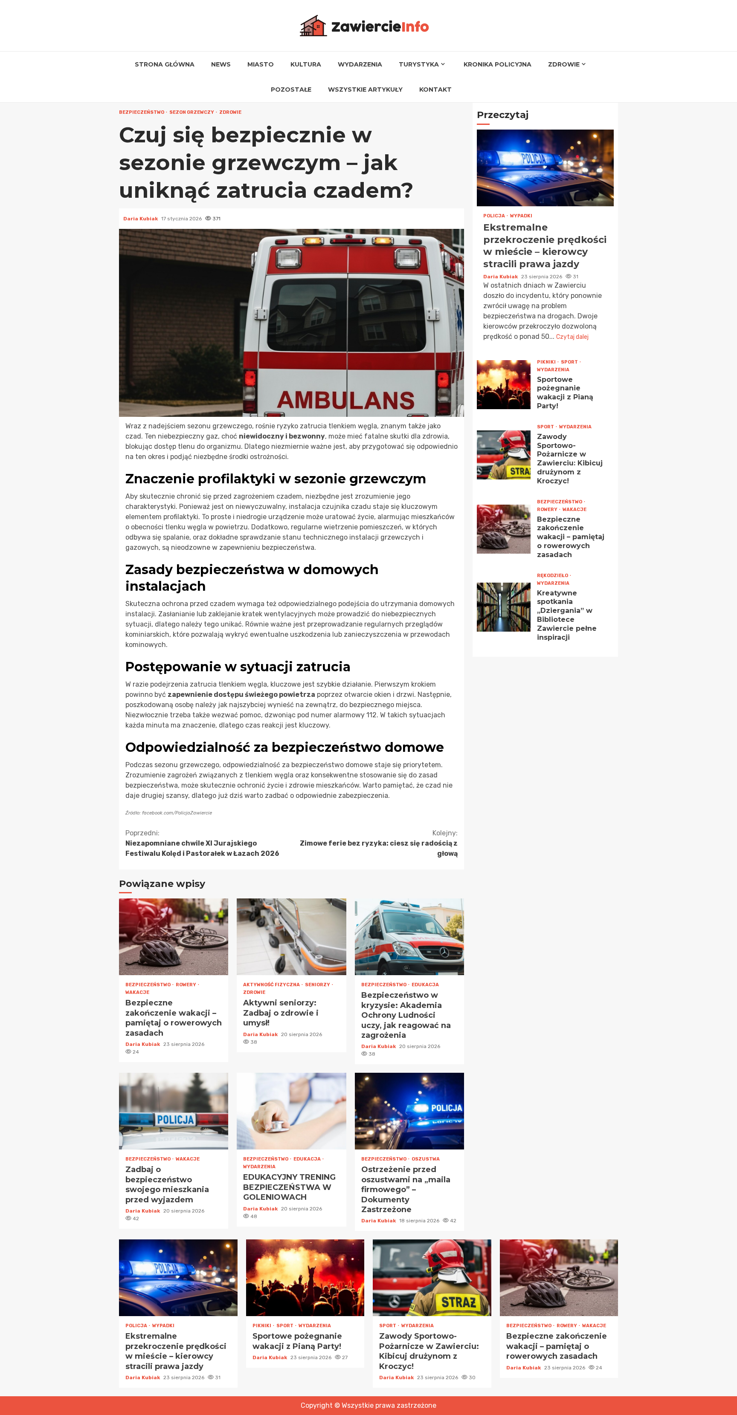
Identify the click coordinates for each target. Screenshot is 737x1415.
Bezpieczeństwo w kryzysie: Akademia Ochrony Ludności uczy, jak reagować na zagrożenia (409, 936)
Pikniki (547, 362)
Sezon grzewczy (192, 112)
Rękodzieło (553, 575)
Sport (570, 362)
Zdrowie (564, 64)
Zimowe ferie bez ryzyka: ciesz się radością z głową (379, 843)
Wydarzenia (360, 64)
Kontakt (435, 89)
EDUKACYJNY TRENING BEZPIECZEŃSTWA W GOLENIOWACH (291, 1111)
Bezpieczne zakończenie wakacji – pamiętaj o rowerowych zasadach (173, 936)
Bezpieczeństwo (142, 112)
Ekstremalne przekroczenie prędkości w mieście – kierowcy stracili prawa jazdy (545, 168)
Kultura (305, 64)
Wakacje (137, 992)
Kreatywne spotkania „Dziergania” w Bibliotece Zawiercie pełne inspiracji (504, 607)
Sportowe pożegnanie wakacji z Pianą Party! (504, 385)
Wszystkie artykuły (365, 89)
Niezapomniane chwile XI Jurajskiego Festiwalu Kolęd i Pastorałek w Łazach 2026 (202, 843)
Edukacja (425, 984)
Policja (494, 216)
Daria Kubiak (141, 219)
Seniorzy (318, 984)
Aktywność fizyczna (272, 984)
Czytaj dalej (572, 337)
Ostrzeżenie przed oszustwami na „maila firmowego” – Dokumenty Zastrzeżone (409, 1111)
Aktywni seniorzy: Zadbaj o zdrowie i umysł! (291, 936)
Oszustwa (426, 1159)
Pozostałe (291, 89)
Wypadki (521, 216)
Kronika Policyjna (497, 64)
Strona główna (164, 64)
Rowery (186, 984)
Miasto (260, 64)
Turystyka (419, 64)
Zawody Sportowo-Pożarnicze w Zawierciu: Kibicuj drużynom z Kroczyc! (504, 454)
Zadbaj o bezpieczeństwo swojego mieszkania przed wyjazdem (173, 1111)
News (221, 64)
